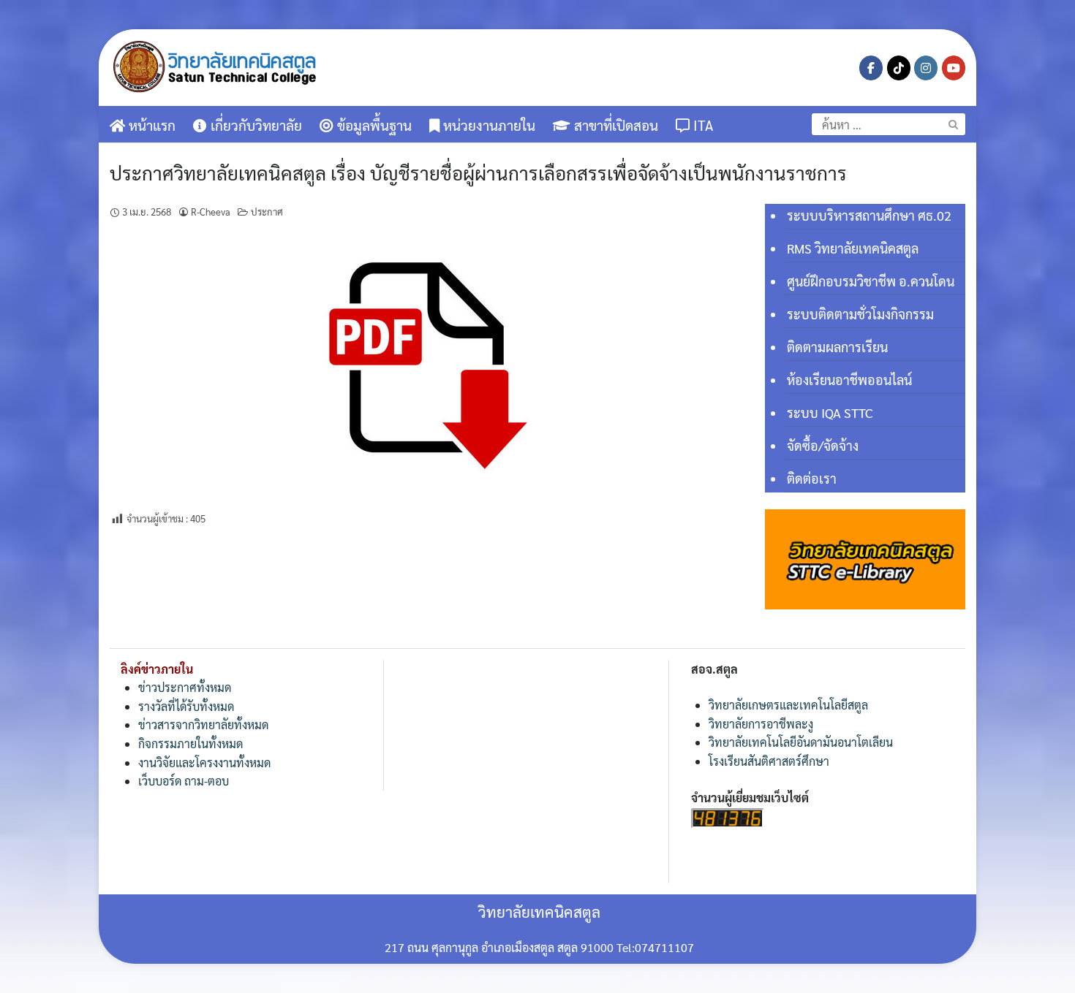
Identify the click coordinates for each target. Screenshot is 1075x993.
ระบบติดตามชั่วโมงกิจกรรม (860, 313)
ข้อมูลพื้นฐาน (372, 125)
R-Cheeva (210, 211)
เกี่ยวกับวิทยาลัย (254, 125)
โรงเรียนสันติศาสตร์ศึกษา (769, 761)
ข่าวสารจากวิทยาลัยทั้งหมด (203, 724)
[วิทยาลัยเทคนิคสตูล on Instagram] (926, 68)
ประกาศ (267, 211)
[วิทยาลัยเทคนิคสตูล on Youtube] (953, 68)
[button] (865, 559)
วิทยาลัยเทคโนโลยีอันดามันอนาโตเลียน (801, 742)
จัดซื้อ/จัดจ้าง (823, 445)
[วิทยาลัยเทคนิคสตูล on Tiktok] (898, 68)
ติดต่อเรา (812, 478)
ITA (701, 125)
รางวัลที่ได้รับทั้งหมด (186, 706)
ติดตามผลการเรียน (837, 346)
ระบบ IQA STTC (830, 412)
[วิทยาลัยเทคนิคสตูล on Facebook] (871, 68)
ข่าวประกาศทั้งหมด (184, 687)
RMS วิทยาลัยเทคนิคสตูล (853, 248)
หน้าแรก (150, 125)
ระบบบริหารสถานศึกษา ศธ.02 (869, 215)
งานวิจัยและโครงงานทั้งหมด (204, 762)
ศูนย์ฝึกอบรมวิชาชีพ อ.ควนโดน (870, 281)
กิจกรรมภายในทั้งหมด (190, 743)
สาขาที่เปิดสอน (614, 125)
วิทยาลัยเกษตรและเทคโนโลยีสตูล (788, 704)
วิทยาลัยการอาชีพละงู (761, 723)
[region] (865, 559)
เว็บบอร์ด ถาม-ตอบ (183, 780)
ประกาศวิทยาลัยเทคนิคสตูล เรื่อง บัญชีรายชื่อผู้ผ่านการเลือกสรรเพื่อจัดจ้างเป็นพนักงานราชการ (478, 172)
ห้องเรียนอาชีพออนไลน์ (849, 379)
